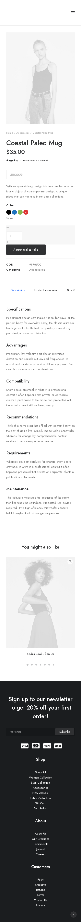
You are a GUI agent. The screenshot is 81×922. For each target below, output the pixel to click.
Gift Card (40, 803)
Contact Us (40, 900)
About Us (40, 833)
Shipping (40, 884)
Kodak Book (40, 654)
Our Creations (40, 839)
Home (9, 133)
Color (10, 205)
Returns (40, 890)
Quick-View (70, 561)
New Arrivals (40, 793)
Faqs (41, 879)
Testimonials (40, 844)
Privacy (40, 905)
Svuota (10, 218)
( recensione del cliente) (34, 160)
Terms (40, 895)
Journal (40, 849)
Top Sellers (40, 808)
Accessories (22, 133)
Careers (41, 854)
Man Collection (40, 782)
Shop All (40, 772)
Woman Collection (40, 777)
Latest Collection (40, 798)
